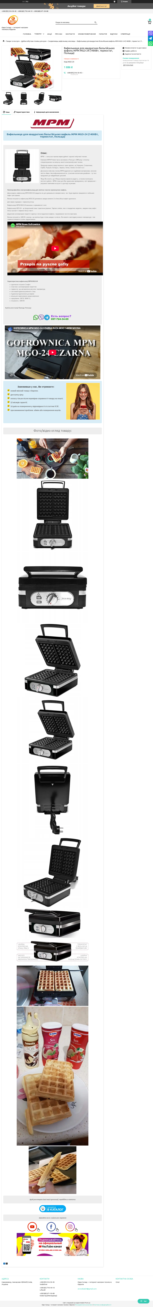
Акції (49, 34)
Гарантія (103, 34)
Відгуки (113, 34)
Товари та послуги (12, 41)
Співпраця (125, 34)
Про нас (58, 34)
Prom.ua (87, 1303)
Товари (37, 34)
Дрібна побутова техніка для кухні (33, 41)
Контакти (70, 34)
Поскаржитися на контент (84, 1305)
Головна (27, 34)
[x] (7, 1264)
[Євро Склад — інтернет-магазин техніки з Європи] (13, 20)
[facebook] (4, 1264)
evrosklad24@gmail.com (87, 1289)
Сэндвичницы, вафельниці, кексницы (61, 41)
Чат (145, 1301)
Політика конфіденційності (102, 1305)
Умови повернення (87, 34)
